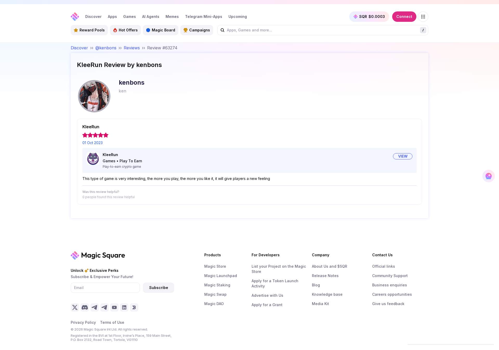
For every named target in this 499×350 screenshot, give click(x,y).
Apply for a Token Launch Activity (275, 283)
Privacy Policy (83, 322)
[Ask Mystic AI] (488, 176)
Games (129, 16)
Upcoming (237, 16)
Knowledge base (327, 294)
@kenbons (105, 47)
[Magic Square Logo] (75, 16)
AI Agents (150, 16)
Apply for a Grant (267, 304)
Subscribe (158, 287)
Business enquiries (389, 285)
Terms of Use (112, 322)
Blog (316, 285)
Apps (112, 16)
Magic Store (215, 266)
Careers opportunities (392, 294)
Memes (172, 16)
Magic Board (163, 30)
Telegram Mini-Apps (203, 16)
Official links (383, 266)
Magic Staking (217, 285)
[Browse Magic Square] (423, 16)
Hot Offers (128, 30)
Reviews (132, 47)
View (403, 156)
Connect (404, 16)
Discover (93, 16)
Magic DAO (214, 303)
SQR (372, 16)
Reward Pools (92, 30)
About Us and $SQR (329, 266)
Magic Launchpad (220, 275)
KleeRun (110, 154)
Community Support (390, 275)
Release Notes (325, 275)
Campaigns (199, 30)
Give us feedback (388, 303)
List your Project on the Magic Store (279, 269)
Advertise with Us (267, 295)
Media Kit (320, 303)
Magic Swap (215, 294)
